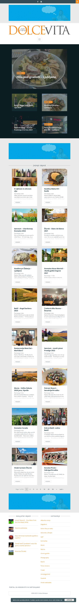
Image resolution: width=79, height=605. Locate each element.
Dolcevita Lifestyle (46, 533)
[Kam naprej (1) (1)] (39, 20)
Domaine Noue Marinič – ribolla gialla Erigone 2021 (54, 270)
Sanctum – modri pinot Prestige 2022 (53, 349)
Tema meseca (45, 566)
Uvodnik (43, 578)
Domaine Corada (21, 428)
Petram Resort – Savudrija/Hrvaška (51, 389)
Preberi (17, 202)
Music (43, 545)
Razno (43, 562)
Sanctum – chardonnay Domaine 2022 (23, 230)
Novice (43, 549)
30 (53, 489)
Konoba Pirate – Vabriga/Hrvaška (51, 469)
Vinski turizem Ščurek (23, 468)
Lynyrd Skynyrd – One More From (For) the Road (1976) (25, 521)
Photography (45, 558)
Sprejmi (69, 600)
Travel (43, 570)
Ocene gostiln (45, 553)
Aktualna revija (45, 520)
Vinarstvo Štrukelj (20, 551)
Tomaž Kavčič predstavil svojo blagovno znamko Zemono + (26, 545)
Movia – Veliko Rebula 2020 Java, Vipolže (23, 389)
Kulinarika (44, 541)
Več (61, 600)
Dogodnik (44, 524)
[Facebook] (38, 1)
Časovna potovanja (21, 528)
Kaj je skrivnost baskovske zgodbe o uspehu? (26, 537)
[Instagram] (41, 1)
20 (48, 489)
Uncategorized (45, 574)
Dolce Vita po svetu (47, 528)
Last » (61, 489)
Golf (42, 537)
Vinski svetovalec (46, 582)
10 (44, 489)
